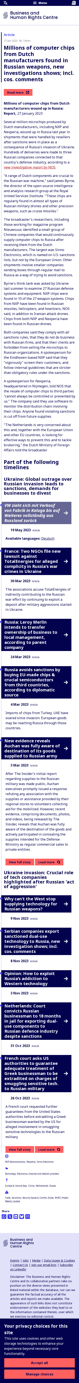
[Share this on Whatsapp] (4, 1216)
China (31, 1185)
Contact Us (20, 1265)
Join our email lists (43, 1265)
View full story (20, 862)
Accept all (39, 1362)
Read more (15, 92)
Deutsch (47, 538)
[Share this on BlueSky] (21, 1216)
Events (14, 1260)
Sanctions (16, 1197)
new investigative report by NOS (29, 167)
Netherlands (42, 1185)
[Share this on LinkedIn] (15, 1216)
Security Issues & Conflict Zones (38, 1197)
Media (36, 1260)
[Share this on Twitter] (10, 1216)
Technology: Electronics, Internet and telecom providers (32, 1173)
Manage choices (39, 1374)
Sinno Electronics (45, 1161)
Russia (53, 1185)
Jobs (26, 1260)
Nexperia (31, 1161)
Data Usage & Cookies (59, 1260)
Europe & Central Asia (16, 1185)
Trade (7, 1197)
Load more (46, 862)
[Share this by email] (27, 1216)
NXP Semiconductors (15, 1161)
